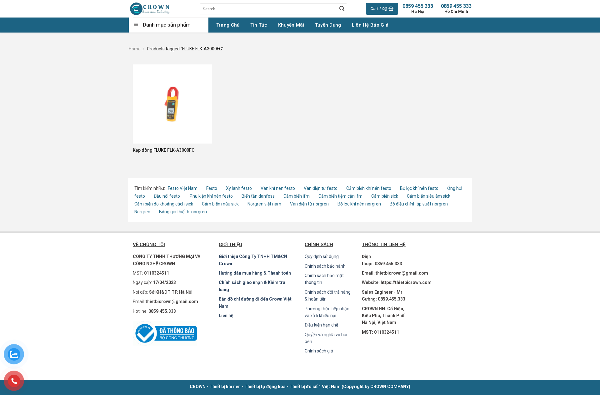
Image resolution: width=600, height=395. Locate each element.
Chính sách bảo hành (325, 266)
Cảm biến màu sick (220, 203)
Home (135, 48)
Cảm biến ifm (296, 196)
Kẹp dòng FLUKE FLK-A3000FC (163, 150)
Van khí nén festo (278, 188)
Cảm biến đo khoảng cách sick (163, 203)
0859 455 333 (456, 8)
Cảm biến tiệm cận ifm (340, 196)
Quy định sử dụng (322, 256)
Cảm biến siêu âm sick (428, 196)
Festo (212, 188)
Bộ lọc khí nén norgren (359, 203)
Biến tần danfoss (258, 196)
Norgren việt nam (264, 203)
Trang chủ (228, 25)
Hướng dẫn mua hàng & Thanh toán (255, 273)
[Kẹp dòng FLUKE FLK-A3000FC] (172, 104)
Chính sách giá (319, 350)
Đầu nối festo (168, 196)
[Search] (342, 9)
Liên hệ (226, 315)
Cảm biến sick (385, 196)
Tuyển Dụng (328, 25)
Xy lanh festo (239, 188)
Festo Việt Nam (183, 188)
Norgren (142, 211)
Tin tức (259, 25)
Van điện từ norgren (309, 203)
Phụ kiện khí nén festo (211, 196)
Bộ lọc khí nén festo (419, 188)
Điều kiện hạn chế (321, 324)
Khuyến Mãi (291, 25)
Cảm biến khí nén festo (368, 188)
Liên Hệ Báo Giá (370, 25)
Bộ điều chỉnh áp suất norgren (419, 203)
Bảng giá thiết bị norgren (183, 211)
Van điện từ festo (321, 188)
